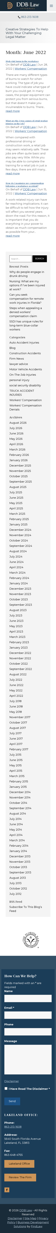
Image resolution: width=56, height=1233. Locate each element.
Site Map (30, 1218)
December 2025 (20, 465)
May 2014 (15, 829)
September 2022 (20, 669)
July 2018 (15, 701)
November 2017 (19, 717)
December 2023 (20, 588)
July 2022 (15, 679)
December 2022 (20, 653)
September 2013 (20, 872)
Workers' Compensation (31, 68)
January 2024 (18, 583)
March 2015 (16, 776)
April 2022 (16, 695)
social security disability (25, 385)
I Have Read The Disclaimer (29, 1089)
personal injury (19, 380)
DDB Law (29, 64)
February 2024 (19, 578)
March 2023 (17, 637)
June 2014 (16, 824)
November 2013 (19, 861)
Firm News (16, 358)
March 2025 (17, 513)
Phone (8, 1024)
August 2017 (17, 728)
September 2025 (20, 481)
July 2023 (15, 615)
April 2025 (16, 508)
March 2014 (17, 840)
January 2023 (18, 647)
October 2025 (18, 476)
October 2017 (18, 722)
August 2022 (18, 674)
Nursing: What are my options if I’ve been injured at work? (27, 285)
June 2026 (16, 433)
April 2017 (15, 744)
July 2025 (15, 492)
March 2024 (17, 572)
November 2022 (20, 658)
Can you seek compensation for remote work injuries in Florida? (26, 298)
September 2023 (20, 604)
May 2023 (16, 626)
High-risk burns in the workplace (22, 61)
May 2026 (16, 438)
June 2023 (16, 621)
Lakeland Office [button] (19, 1163)
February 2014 (18, 845)
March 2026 (17, 449)
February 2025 (19, 519)
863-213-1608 (29, 17)
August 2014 (17, 813)
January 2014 (18, 851)
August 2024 (18, 551)
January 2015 (18, 786)
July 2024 (15, 556)
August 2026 (18, 422)
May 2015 (15, 765)
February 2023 (19, 642)
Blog (12, 348)
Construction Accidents (25, 353)
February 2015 (18, 781)
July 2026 (15, 428)
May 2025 (15, 503)
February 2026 (19, 455)
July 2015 (15, 754)
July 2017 (15, 733)
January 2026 (18, 460)
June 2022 (16, 685)
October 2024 (18, 540)
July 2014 (15, 819)
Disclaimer (11, 1081)
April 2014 (16, 835)
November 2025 (20, 471)
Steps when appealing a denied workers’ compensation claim (25, 312)
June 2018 (16, 706)
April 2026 (16, 444)
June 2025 (16, 497)
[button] (51, 5)
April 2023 (16, 631)
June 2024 (16, 562)
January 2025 (18, 524)
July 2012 (15, 894)
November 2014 (19, 797)
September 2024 (20, 546)
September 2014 (20, 808)
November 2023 (20, 594)
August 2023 (18, 610)
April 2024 (16, 567)
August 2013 (17, 878)
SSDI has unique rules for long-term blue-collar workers (26, 325)
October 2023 (18, 599)
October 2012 (18, 888)
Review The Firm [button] (20, 1177)
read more (13, 111)
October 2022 (18, 663)
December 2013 (19, 856)
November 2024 (20, 535)
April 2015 (15, 770)
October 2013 (18, 867)
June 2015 (16, 760)
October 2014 (18, 803)
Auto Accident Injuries (24, 342)
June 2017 (16, 738)
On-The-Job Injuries (22, 374)
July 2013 (15, 883)
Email (9, 1007)
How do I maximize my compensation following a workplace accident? (25, 184)
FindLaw (36, 1226)
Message (10, 1041)
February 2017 (18, 749)
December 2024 (20, 530)
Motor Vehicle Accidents (25, 369)
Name (8, 991)
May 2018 (15, 712)
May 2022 (16, 690)
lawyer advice (18, 364)
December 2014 (20, 792)
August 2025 (17, 487)
